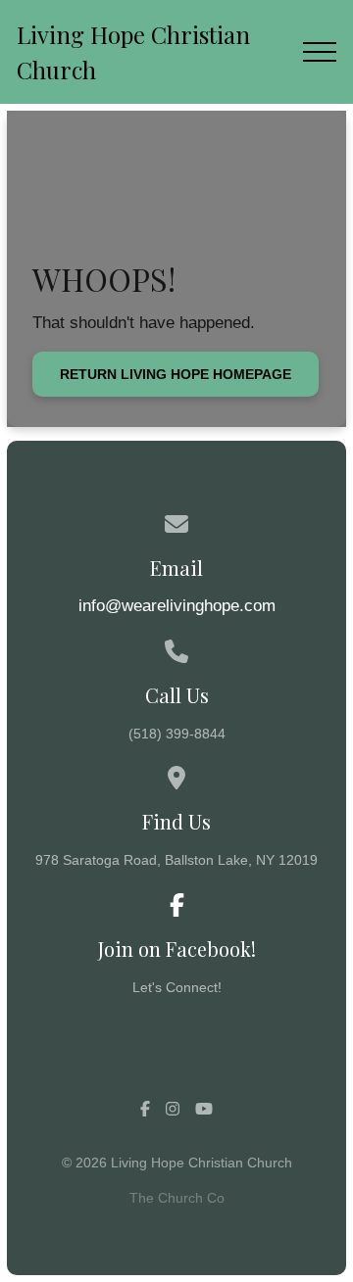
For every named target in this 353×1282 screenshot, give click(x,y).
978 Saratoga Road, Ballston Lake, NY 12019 (176, 860)
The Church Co (177, 1198)
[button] (319, 52)
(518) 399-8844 (177, 733)
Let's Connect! (177, 987)
